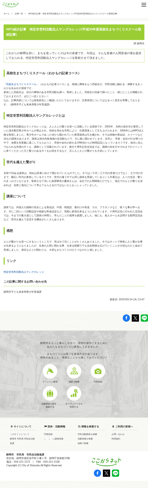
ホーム (7, 14)
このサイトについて (19, 434)
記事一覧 (19, 14)
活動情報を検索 (85, 439)
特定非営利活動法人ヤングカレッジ (24, 272)
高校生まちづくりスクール (21, 84)
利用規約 (116, 439)
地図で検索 (83, 443)
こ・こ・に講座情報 (53, 439)
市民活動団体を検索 (87, 434)
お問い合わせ (118, 434)
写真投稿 (48, 434)
